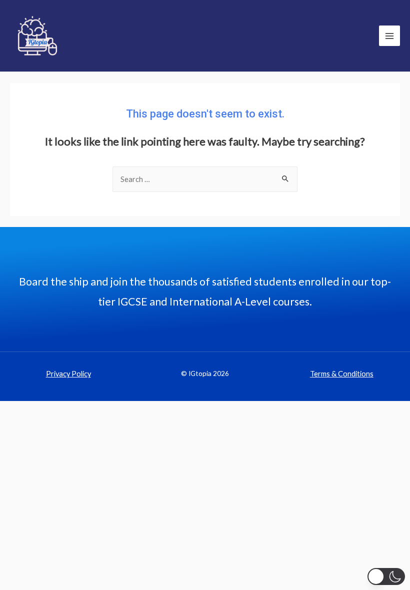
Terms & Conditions (342, 374)
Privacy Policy (68, 374)
